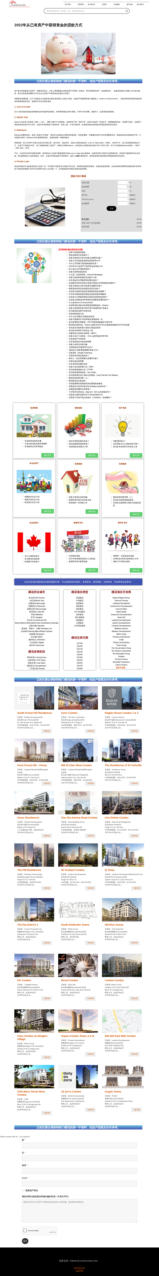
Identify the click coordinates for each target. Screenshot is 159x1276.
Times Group (121, 645)
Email (25, 1178)
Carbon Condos (114, 980)
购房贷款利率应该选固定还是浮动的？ (84, 288)
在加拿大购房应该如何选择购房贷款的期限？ (87, 291)
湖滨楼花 (79, 614)
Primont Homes (121, 659)
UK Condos (24, 980)
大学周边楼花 (79, 626)
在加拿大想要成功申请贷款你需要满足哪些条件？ (89, 300)
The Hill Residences (29, 870)
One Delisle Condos (117, 817)
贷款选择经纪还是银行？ (79, 255)
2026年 (80, 663)
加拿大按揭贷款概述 (77, 252)
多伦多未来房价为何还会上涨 (125, 447)
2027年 (80, 666)
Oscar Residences (28, 817)
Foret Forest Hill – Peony (32, 765)
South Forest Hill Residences (34, 712)
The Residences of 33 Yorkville (123, 765)
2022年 (80, 652)
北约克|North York (36, 600)
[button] (47, 455)
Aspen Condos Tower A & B (77, 1036)
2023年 (80, 654)
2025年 (80, 660)
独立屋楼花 (79, 617)
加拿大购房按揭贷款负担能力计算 (83, 277)
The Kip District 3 (27, 924)
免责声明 (79, 1271)
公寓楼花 (79, 623)
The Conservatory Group (121, 648)
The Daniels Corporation (121, 651)
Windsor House (114, 924)
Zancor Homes (121, 665)
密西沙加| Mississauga (36, 609)
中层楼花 (79, 600)
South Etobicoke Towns (75, 924)
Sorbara (121, 656)
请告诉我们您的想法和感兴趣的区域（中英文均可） (46, 1197)
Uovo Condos (69, 712)
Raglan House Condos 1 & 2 (121, 712)
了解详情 (46, 731)
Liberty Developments (121, 623)
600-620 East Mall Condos (120, 1036)
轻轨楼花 (79, 609)
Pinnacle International (121, 637)
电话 (24, 1165)
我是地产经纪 (31, 1191)
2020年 (80, 646)
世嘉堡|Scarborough (37, 603)
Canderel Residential (121, 603)
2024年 (80, 657)
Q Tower (110, 870)
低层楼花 (79, 603)
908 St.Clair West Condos (76, 765)
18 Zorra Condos (71, 1091)
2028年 (80, 668)
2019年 (80, 643)
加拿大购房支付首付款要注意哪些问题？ (85, 258)
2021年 (80, 649)
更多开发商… (121, 668)
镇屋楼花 (79, 620)
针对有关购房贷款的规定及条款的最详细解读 (87, 294)
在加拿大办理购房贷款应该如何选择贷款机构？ (88, 297)
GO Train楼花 (79, 612)
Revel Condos (69, 980)
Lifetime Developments (121, 626)
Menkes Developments (121, 631)
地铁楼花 (79, 606)
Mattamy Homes (121, 628)
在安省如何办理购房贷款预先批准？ (84, 280)
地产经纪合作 (79, 1268)
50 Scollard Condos (73, 870)
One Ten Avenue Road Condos (79, 817)
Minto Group (121, 634)
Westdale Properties (121, 662)
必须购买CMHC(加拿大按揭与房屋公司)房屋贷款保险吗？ (92, 283)
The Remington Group (121, 654)
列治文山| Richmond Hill (37, 620)
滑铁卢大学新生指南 (121, 561)
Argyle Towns (113, 1091)
